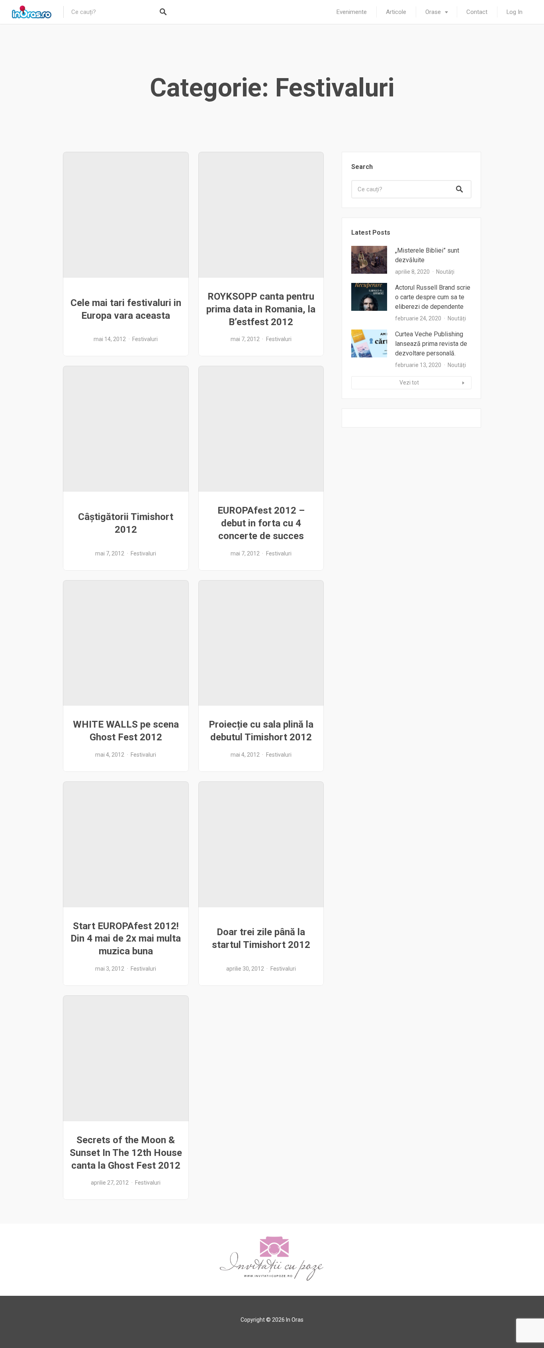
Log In (514, 12)
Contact (476, 12)
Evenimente (352, 12)
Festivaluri (145, 339)
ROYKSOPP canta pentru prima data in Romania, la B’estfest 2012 (260, 309)
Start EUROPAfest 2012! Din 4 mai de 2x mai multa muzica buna (125, 938)
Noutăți (445, 272)
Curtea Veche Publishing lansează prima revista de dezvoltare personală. (431, 343)
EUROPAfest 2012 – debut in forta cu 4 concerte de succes (261, 523)
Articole (396, 12)
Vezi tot (409, 382)
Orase (433, 12)
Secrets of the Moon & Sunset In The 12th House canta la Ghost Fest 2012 (126, 1152)
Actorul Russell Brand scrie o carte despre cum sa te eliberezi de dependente (432, 297)
